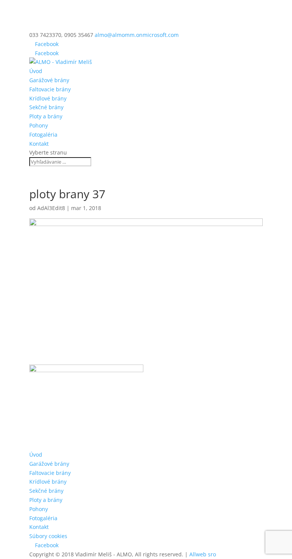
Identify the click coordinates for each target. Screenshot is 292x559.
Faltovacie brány (50, 89)
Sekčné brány (46, 107)
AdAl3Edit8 (51, 208)
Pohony (38, 125)
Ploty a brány (45, 116)
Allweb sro (202, 554)
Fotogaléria (43, 134)
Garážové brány (49, 80)
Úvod (35, 71)
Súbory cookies (48, 536)
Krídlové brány (48, 98)
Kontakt (39, 143)
